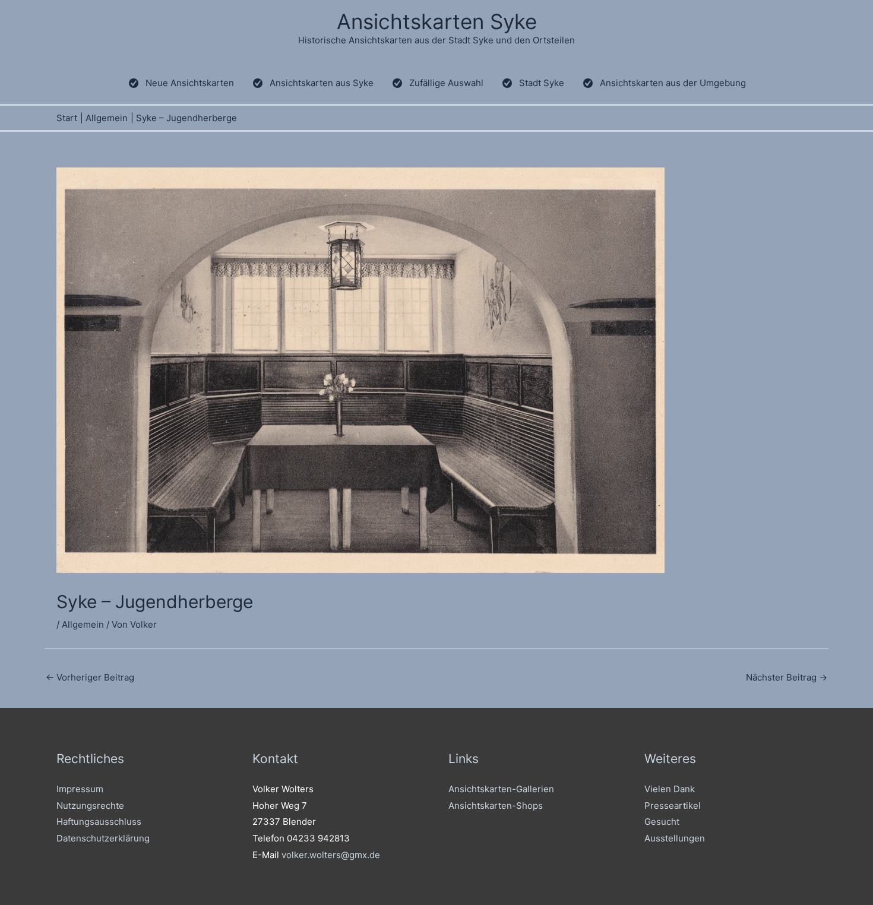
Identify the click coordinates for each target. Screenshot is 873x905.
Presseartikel (672, 805)
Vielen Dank (669, 789)
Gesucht (661, 821)
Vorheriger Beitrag (90, 677)
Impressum (79, 789)
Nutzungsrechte (90, 805)
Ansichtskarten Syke (437, 21)
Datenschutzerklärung (103, 838)
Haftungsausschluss (98, 821)
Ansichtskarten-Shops (495, 805)
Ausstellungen (674, 838)
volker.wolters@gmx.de (330, 854)
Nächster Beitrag (786, 677)
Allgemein (83, 624)
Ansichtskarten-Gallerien (501, 789)
